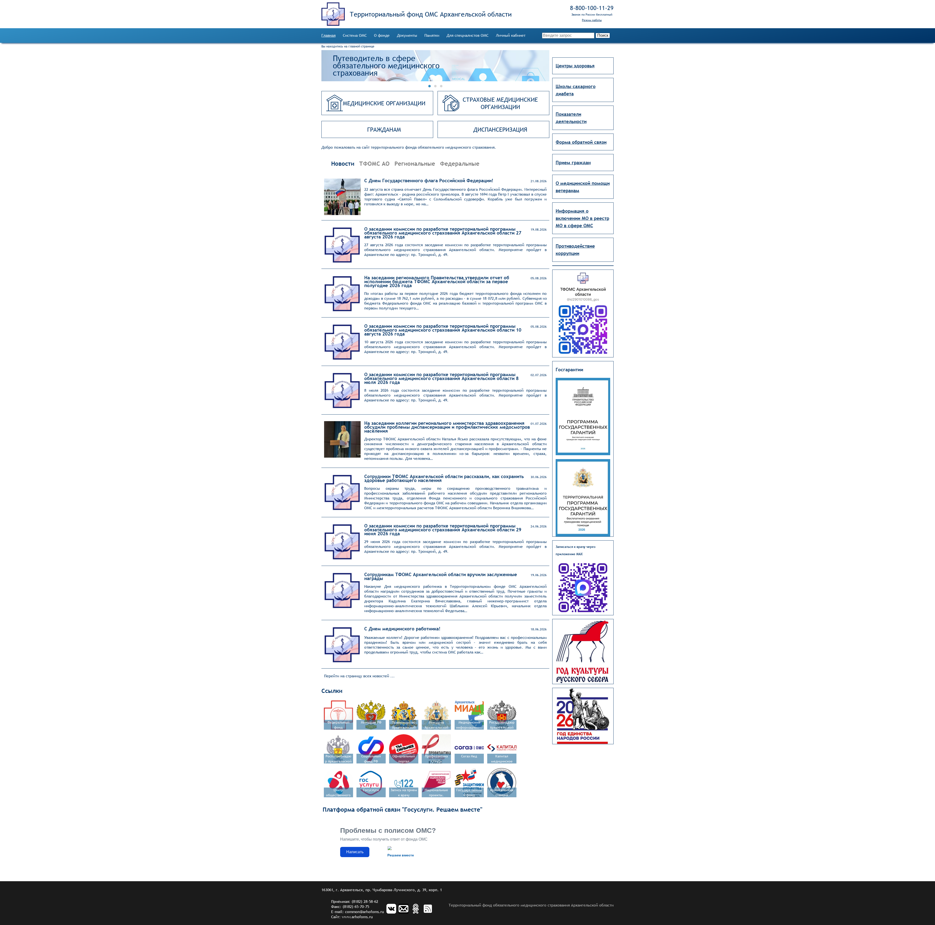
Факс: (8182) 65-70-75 (350, 906)
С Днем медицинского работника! (402, 628)
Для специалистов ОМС (467, 35)
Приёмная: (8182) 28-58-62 (354, 901)
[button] (429, 86)
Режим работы (592, 20)
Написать (355, 852)
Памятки (431, 35)
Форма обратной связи (581, 142)
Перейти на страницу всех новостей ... (359, 676)
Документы (407, 35)
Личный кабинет (510, 35)
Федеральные (459, 163)
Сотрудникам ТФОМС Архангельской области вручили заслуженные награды (440, 576)
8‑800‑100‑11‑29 (592, 7)
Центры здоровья (575, 65)
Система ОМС (355, 35)
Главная (328, 35)
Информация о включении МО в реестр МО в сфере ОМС (582, 218)
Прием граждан (573, 162)
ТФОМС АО (374, 163)
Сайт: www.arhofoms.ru (352, 917)
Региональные (414, 163)
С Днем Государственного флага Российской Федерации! (428, 180)
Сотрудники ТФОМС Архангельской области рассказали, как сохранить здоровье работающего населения (444, 478)
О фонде (382, 35)
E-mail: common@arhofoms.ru (357, 911)
